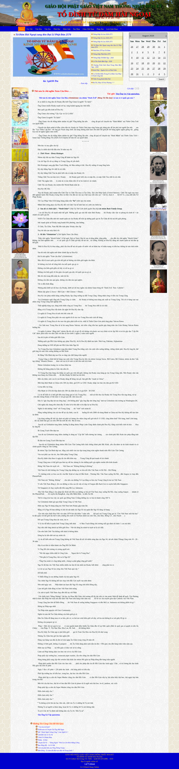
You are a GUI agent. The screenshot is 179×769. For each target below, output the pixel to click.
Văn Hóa (38, 29)
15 (164, 57)
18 (143, 63)
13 (154, 57)
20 (154, 63)
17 (137, 63)
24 (137, 68)
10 (137, 57)
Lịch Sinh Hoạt (112, 29)
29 (148, 47)
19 (148, 63)
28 (143, 47)
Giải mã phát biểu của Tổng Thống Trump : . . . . (53, 748)
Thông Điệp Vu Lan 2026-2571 (103, 34)
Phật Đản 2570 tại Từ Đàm (101, 50)
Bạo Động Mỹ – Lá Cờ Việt (46, 745)
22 (164, 63)
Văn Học (47, 29)
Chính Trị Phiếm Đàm (45, 737)
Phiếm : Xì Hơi (42, 740)
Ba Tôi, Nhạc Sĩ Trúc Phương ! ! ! (103, 83)
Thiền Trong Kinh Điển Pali (101, 79)
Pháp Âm (100, 29)
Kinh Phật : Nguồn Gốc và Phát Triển (105, 70)
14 (159, 57)
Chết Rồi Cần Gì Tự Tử (45, 735)
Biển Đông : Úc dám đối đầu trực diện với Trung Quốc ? (56, 750)
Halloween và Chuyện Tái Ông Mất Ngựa (51, 729)
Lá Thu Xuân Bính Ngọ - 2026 (102, 61)
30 (154, 47)
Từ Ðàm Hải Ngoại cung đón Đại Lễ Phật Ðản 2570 (43, 34)
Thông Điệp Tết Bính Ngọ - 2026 (103, 58)
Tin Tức (29, 29)
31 (159, 47)
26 (132, 47)
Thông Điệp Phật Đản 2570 (101, 54)
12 (148, 57)
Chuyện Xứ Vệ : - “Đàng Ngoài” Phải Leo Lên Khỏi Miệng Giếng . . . (60, 743)
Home (21, 29)
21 (159, 63)
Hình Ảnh (66, 29)
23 (132, 68)
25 (143, 68)
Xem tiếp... (85, 83)
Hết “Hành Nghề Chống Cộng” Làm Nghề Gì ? (53, 732)
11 (143, 57)
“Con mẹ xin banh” (44, 727)
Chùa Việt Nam (88, 29)
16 (132, 63)
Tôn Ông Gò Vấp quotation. (128, 94)
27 (137, 47)
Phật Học (57, 29)
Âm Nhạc (76, 29)
